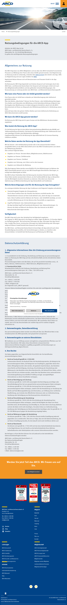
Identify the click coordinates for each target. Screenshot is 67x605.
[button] (57, 3)
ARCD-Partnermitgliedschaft (41, 550)
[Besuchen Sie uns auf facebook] (31, 586)
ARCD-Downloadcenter (7, 567)
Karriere (7, 526)
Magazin (37, 509)
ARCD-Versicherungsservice (9, 561)
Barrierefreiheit (15, 601)
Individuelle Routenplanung (9, 570)
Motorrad (36, 521)
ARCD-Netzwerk (6, 573)
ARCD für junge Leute (39, 553)
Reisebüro (7, 531)
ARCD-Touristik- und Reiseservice (10, 558)
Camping (36, 523)
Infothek (4, 564)
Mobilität (36, 513)
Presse (36, 533)
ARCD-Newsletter (6, 578)
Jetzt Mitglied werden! (33, 472)
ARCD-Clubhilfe (5, 553)
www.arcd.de (40, 75)
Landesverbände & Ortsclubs (41, 564)
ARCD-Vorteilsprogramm (8, 556)
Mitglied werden (38, 558)
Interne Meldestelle (6, 601)
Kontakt (36, 539)
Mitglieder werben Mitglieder (41, 561)
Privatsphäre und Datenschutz (8, 599)
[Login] (63, 3)
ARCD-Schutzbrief (6, 548)
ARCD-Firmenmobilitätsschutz (41, 556)
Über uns (36, 536)
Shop (6, 529)
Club (35, 529)
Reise (35, 526)
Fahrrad (36, 518)
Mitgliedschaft (39, 544)
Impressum (4, 597)
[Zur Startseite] (7, 4)
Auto (35, 515)
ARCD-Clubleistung (6, 550)
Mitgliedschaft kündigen (40, 566)
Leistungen (5, 544)
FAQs (3, 576)
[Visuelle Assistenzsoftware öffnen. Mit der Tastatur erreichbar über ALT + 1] (5, 593)
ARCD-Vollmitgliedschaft (40, 548)
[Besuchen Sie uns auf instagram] (36, 586)
